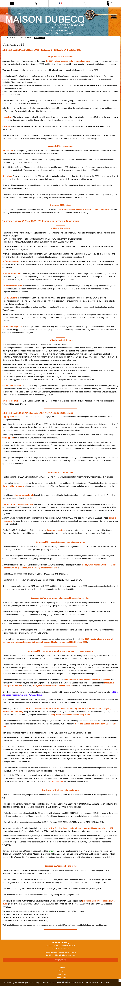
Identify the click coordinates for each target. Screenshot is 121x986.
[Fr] (60, 3)
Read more (105, 982)
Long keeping (56, 781)
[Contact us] (36, 3)
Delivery (61, 971)
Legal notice (61, 974)
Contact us (60, 960)
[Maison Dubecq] (61, 19)
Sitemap (61, 968)
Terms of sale (61, 978)
